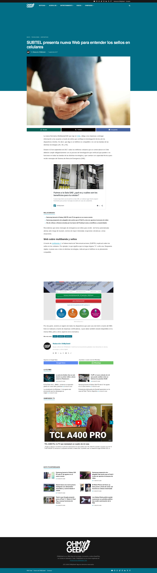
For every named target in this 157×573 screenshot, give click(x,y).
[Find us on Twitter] (108, 1)
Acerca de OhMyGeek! (119, 1)
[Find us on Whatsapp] (99, 1)
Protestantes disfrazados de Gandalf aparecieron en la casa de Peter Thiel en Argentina (94, 390)
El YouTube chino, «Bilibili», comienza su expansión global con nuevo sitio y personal (58, 385)
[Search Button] (129, 5)
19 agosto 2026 (95, 386)
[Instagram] (63, 353)
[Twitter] (58, 353)
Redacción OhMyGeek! (39, 52)
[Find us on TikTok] (101, 1)
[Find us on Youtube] (94, 1)
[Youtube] (66, 353)
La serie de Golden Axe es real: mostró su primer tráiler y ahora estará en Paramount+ (65, 377)
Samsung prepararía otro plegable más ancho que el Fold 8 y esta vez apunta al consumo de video (77, 220)
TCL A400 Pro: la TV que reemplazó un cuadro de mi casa (67, 444)
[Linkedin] (60, 353)
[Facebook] (56, 353)
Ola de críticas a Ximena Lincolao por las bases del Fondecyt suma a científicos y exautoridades (76, 223)
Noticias (42, 5)
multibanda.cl (56, 243)
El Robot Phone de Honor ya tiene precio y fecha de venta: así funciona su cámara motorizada (102, 487)
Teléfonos (68, 336)
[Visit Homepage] (30, 5)
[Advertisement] (78, 22)
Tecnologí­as (35, 37)
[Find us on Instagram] (96, 1)
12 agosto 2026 (97, 491)
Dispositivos (44, 37)
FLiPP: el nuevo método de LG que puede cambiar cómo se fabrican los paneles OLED (100, 377)
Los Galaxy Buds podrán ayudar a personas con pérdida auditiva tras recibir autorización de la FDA (102, 500)
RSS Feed (29, 570)
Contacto (128, 1)
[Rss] (68, 353)
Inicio (28, 37)
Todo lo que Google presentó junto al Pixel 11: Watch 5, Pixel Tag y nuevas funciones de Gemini (66, 500)
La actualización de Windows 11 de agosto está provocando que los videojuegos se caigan (57, 391)
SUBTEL (61, 336)
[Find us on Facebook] (129, 570)
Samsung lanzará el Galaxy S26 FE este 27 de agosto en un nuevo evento (69, 217)
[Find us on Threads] (103, 1)
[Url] (53, 353)
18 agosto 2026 (103, 391)
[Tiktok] (70, 353)
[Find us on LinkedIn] (106, 1)
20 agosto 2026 (61, 381)
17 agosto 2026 (97, 480)
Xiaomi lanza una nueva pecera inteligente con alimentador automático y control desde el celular (66, 487)
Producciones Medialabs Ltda (78, 560)
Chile (78, 136)
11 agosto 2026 (97, 505)
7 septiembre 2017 (53, 52)
